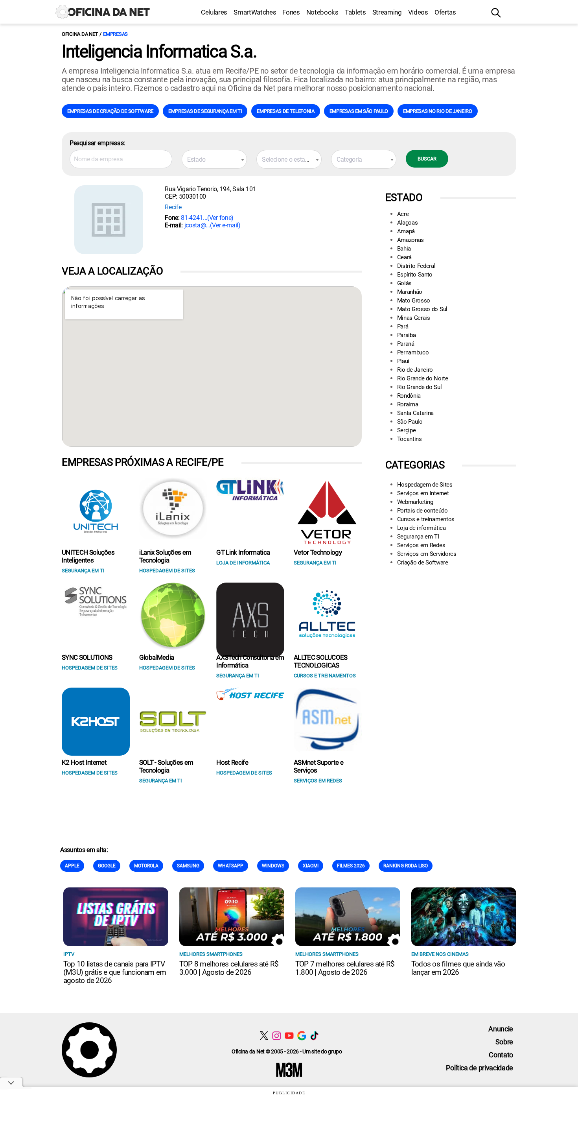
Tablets (355, 12)
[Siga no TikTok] (314, 1035)
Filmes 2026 (351, 866)
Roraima (407, 404)
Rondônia (409, 395)
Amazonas (410, 239)
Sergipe (406, 430)
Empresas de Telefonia (285, 111)
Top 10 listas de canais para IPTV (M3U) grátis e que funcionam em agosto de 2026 (114, 972)
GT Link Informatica (243, 552)
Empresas (115, 34)
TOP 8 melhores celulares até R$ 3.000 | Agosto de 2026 (228, 968)
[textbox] (214, 159)
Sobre (504, 1042)
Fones (291, 12)
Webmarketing (415, 501)
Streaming (387, 12)
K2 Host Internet (84, 762)
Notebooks (322, 12)
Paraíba (406, 335)
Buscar (427, 159)
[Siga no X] (264, 1035)
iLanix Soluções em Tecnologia (165, 556)
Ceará (404, 257)
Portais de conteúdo (422, 510)
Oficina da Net (80, 34)
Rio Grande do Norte (422, 378)
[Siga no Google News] (302, 1035)
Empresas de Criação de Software (110, 111)
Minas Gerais (413, 317)
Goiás (404, 283)
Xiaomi (310, 866)
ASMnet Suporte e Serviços (318, 766)
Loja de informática (421, 527)
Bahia (404, 248)
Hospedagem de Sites (425, 484)
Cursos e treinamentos (426, 519)
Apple (72, 866)
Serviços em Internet (423, 493)
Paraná (405, 343)
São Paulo (410, 421)
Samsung (188, 866)
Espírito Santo (415, 274)
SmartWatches (255, 12)
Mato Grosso (413, 300)
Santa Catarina (415, 413)
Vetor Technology (318, 552)
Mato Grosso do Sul (422, 309)
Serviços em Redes (421, 545)
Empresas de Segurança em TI (205, 111)
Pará (403, 326)
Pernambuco (413, 352)
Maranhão (409, 291)
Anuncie (500, 1029)
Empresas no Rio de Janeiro (437, 111)
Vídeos (418, 12)
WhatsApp (230, 866)
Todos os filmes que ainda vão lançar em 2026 (458, 968)
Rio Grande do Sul (419, 387)
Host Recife (232, 762)
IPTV (68, 954)
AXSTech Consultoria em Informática (250, 661)
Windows (273, 866)
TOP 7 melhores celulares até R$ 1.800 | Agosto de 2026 (344, 968)
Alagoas (407, 222)
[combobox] (214, 159)
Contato (501, 1055)
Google (107, 866)
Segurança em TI (418, 536)
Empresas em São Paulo (358, 111)
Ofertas (445, 12)
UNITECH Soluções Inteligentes (88, 556)
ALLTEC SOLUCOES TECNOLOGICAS (321, 661)
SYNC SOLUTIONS (87, 657)
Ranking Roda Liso (405, 866)
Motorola (146, 866)
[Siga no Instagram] (277, 1035)
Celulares (214, 12)
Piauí (403, 361)
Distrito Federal (416, 265)
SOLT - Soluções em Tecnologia (166, 766)
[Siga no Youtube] (289, 1035)
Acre (403, 214)
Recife (173, 207)
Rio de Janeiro (415, 369)
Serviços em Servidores (427, 553)
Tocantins (409, 439)
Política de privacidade (479, 1068)
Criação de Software (422, 562)
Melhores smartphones (211, 954)
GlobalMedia (156, 657)
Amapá (406, 231)
